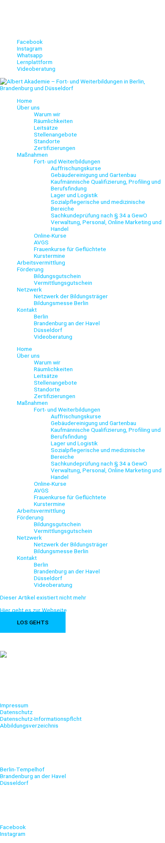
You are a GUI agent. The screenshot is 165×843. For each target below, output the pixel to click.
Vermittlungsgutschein (63, 282)
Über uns (28, 107)
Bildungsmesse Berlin (61, 303)
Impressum (14, 705)
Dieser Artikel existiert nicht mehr (43, 597)
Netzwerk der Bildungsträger (71, 296)
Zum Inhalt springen (25, 3)
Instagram (12, 833)
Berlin (41, 316)
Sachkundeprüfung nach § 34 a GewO (99, 215)
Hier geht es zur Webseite (33, 610)
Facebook (13, 827)
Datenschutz (16, 712)
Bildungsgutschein (57, 276)
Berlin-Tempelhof (22, 769)
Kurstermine (49, 255)
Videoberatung (53, 336)
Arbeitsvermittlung (41, 262)
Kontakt (27, 309)
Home (24, 100)
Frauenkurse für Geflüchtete (70, 249)
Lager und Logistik (74, 195)
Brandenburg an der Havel (67, 323)
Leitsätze (46, 127)
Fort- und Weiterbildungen (67, 161)
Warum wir (47, 114)
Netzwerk (29, 289)
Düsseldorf (48, 329)
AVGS (41, 242)
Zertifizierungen (54, 148)
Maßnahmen (32, 154)
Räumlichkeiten (53, 121)
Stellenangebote (55, 134)
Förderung (30, 269)
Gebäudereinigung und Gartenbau (93, 174)
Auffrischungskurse (76, 168)
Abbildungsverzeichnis (29, 725)
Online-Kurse (50, 235)
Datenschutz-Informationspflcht (41, 718)
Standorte (47, 141)
